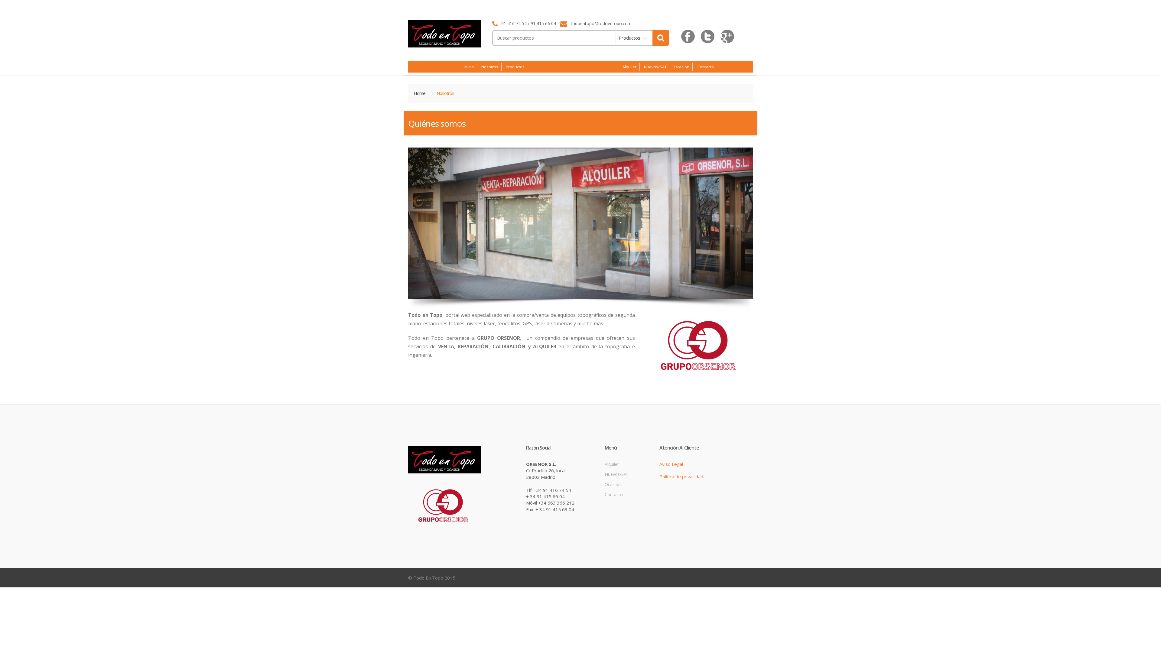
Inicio (469, 67)
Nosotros (489, 67)
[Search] (660, 38)
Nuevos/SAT (655, 67)
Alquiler (629, 67)
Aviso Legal (671, 464)
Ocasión (681, 67)
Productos (629, 38)
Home (419, 93)
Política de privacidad (681, 476)
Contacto (706, 67)
